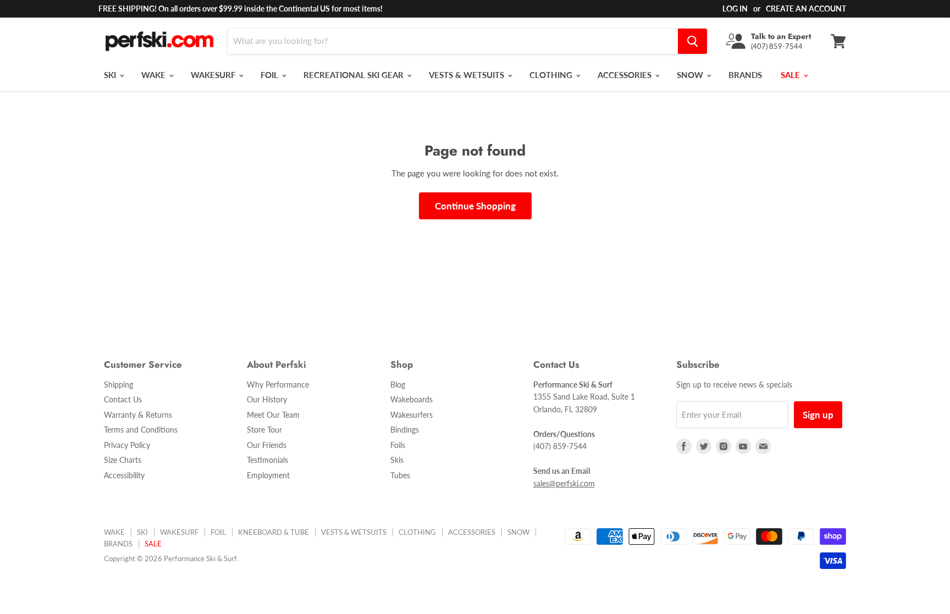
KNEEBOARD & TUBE (273, 532)
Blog (397, 384)
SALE (791, 75)
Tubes (400, 475)
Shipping (118, 384)
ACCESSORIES (626, 75)
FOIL (270, 75)
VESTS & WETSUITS (467, 75)
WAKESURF (214, 75)
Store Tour (264, 429)
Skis (397, 459)
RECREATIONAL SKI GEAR (354, 75)
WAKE (154, 75)
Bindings (404, 429)
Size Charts (122, 459)
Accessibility (124, 475)
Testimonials (267, 459)
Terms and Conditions (141, 429)
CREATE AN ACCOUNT (806, 8)
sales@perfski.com (564, 483)
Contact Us (123, 399)
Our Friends (266, 445)
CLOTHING (552, 75)
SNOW (691, 75)
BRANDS (745, 75)
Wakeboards (411, 399)
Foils (397, 445)
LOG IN (735, 8)
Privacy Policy (127, 445)
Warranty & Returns (138, 414)
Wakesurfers (411, 414)
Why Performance (278, 384)
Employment (268, 475)
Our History (267, 399)
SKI (111, 75)
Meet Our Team (273, 414)
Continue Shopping (475, 206)
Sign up (818, 415)
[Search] (692, 41)
